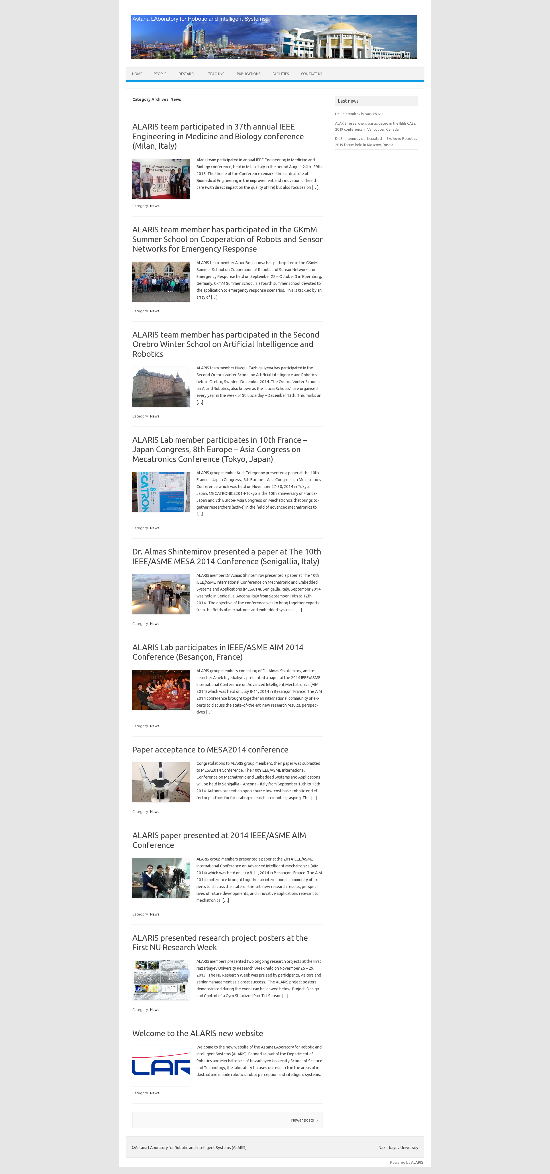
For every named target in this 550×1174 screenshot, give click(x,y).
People (160, 74)
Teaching (216, 74)
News (154, 206)
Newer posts (305, 1120)
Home (137, 74)
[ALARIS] (274, 57)
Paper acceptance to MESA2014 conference (210, 749)
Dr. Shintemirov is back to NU (359, 114)
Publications (248, 74)
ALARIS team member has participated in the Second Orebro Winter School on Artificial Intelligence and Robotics (225, 344)
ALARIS (417, 1162)
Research (187, 74)
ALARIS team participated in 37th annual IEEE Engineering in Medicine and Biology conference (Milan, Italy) (218, 136)
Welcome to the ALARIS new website (197, 1033)
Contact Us (311, 74)
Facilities (281, 74)
